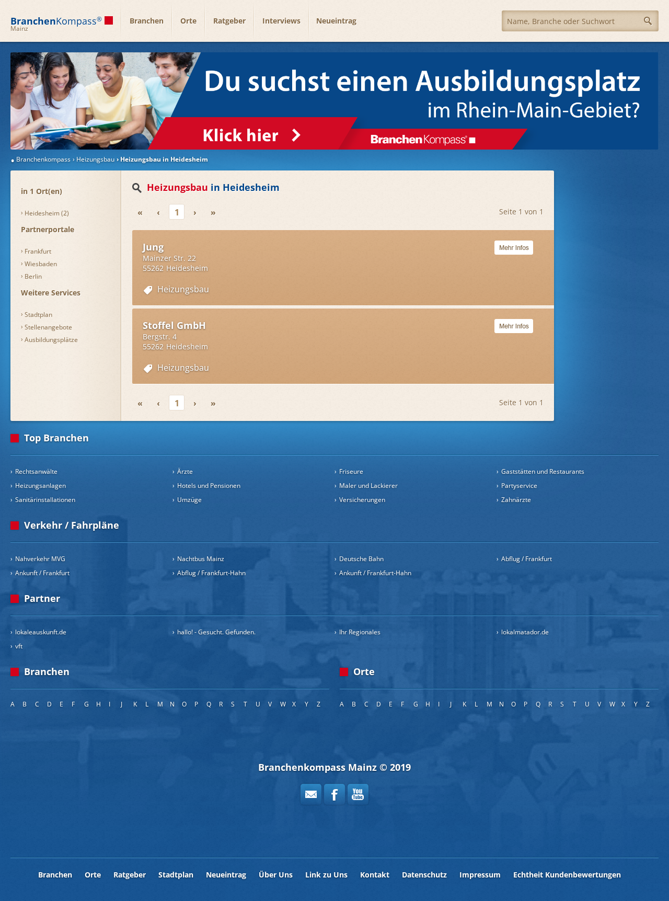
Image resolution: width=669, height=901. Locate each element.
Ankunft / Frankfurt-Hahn (375, 572)
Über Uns (276, 875)
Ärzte (185, 471)
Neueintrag (336, 21)
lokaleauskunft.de (40, 632)
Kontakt (374, 875)
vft (18, 646)
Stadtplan (38, 314)
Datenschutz (424, 875)
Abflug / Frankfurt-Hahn (211, 572)
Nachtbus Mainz (200, 558)
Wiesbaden (41, 263)
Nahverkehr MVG (40, 558)
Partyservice (519, 485)
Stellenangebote (48, 327)
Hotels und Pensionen (208, 485)
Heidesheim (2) (47, 213)
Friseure (351, 471)
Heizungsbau (183, 289)
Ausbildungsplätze (51, 339)
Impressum (480, 875)
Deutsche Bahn (361, 558)
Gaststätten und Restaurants (542, 471)
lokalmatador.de (525, 632)
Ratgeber (229, 21)
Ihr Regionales (359, 632)
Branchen (147, 21)
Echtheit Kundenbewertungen (567, 875)
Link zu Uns (326, 875)
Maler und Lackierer (368, 485)
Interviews (281, 21)
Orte (188, 21)
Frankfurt (38, 251)
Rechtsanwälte (36, 471)
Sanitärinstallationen (45, 499)
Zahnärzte (516, 499)
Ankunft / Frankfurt (42, 572)
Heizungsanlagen (40, 485)
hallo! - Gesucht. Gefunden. (216, 632)
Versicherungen (362, 499)
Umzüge (189, 499)
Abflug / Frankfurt (526, 558)
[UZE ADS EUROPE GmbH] (334, 101)
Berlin (33, 276)
